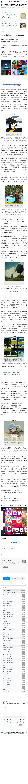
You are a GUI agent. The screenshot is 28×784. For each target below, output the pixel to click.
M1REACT (5, 732)
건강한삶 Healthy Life (13, 656)
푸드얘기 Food (13, 675)
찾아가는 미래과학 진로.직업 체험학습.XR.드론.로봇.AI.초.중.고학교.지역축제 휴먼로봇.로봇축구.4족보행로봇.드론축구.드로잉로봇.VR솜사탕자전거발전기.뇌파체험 (10, 26)
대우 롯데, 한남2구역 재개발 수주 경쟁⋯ (12, 372)
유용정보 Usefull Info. (13, 630)
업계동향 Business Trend (13, 605)
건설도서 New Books (13, 632)
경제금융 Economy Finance (13, 647)
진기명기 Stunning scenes (13, 684)
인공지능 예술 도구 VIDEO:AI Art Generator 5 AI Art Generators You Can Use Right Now (14, 5)
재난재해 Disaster (13, 612)
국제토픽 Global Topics (13, 665)
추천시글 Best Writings (13, 671)
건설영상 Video (13, 625)
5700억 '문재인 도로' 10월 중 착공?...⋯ (12, 84)
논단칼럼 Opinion (13, 623)
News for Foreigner (13, 636)
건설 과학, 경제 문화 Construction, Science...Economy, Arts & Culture (11, 563)
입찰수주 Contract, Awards (13, 599)
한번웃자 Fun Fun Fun (13, 678)
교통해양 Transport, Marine (13, 608)
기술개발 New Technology (13, 614)
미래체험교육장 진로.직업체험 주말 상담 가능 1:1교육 (10, 24)
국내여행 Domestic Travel (13, 662)
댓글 (2, 554)
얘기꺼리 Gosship (13, 686)
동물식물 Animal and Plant (13, 676)
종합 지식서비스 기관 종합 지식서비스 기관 (10, 14)
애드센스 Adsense (13, 689)
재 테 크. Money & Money (13, 652)
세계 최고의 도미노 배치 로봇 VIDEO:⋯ (12, 374)
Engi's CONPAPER (14, 2)
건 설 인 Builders (13, 621)
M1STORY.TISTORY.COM (16, 732)
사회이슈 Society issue (13, 651)
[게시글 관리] (7, 549)
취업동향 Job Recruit (13, 654)
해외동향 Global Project (13, 596)
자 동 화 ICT (13, 619)
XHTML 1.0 (25, 732)
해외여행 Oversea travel (13, 660)
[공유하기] (6, 549)
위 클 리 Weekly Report (13, 641)
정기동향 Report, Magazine (13, 638)
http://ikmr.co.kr (5, 12)
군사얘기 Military (13, 682)
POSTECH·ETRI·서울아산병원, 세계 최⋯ (12, 86)
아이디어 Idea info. (13, 673)
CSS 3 (6, 733)
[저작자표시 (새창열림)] (15, 548)
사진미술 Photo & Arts (13, 669)
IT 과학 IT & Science (13, 627)
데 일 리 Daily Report (13, 640)
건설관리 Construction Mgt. (13, 618)
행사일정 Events (13, 634)
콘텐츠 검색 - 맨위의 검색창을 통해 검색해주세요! (11, 710)
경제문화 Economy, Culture (13, 645)
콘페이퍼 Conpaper (13, 590)
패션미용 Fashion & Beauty (13, 667)
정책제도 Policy (13, 594)
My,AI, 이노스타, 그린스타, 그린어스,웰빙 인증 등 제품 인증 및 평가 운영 (10, 16)
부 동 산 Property (13, 649)
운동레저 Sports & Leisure (13, 664)
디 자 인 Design (13, 607)
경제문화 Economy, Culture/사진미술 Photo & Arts (9, 7)
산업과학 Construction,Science (13, 592)
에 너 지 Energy (13, 603)
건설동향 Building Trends (13, 601)
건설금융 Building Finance (13, 616)
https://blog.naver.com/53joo (8, 21)
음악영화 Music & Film (13, 658)
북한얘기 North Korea (13, 687)
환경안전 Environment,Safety (13, 610)
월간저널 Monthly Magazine (13, 643)
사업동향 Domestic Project (13, 597)
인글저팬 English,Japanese (13, 629)
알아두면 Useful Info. (13, 680)
